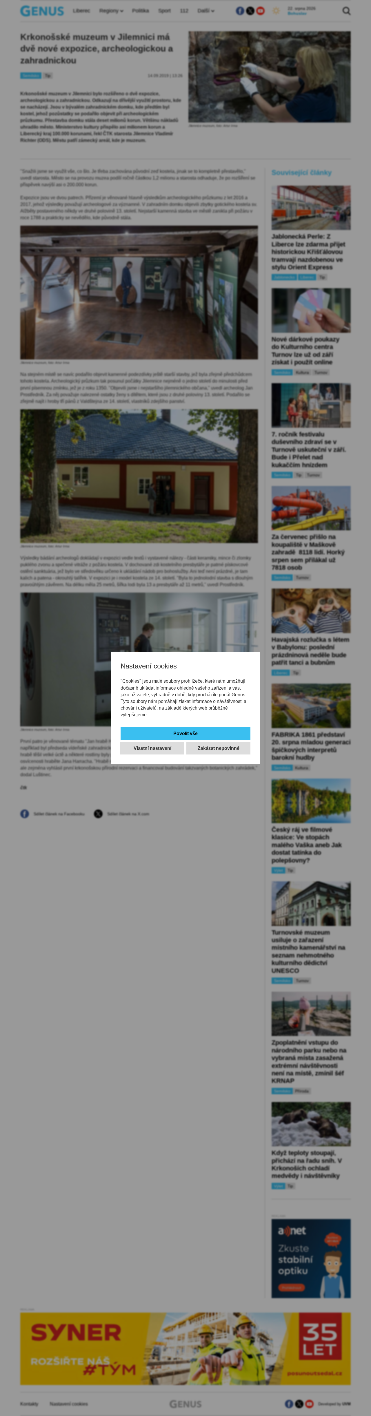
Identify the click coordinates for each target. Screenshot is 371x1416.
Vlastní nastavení (152, 748)
